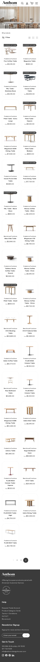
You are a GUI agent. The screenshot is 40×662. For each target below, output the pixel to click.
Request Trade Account (11, 608)
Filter (7, 38)
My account (6, 619)
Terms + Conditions (9, 614)
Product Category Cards (11, 611)
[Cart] (31, 3)
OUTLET (5, 616)
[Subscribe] (26, 635)
